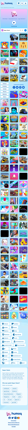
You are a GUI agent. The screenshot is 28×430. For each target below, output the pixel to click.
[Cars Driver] (5, 78)
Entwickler (13, 420)
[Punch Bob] (5, 45)
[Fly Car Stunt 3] (14, 241)
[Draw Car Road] (23, 135)
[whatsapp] (20, 87)
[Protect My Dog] (23, 127)
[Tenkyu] (23, 94)
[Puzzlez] (23, 176)
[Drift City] (23, 159)
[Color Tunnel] (14, 45)
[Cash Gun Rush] (14, 94)
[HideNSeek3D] (23, 53)
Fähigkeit (18, 394)
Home (2, 7)
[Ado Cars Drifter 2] (14, 192)
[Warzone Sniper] (5, 282)
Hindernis (14, 391)
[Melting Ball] (23, 282)
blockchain (6, 402)
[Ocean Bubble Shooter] (14, 127)
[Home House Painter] (5, 110)
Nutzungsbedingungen (13, 424)
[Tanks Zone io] (14, 151)
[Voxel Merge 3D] (23, 78)
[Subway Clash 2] (5, 168)
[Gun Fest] (5, 135)
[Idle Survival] (14, 299)
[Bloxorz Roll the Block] (5, 200)
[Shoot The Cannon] (14, 143)
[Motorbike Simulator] (5, 266)
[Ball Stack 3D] (23, 258)
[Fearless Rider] (5, 250)
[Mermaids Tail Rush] (14, 307)
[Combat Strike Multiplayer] (5, 127)
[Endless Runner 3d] (14, 274)
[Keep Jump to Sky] (5, 225)
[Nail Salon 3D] (14, 266)
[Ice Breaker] (23, 151)
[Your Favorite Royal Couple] (5, 102)
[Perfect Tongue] (5, 274)
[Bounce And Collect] (5, 53)
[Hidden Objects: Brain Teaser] (14, 233)
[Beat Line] (14, 184)
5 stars (23, 30)
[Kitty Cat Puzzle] (5, 315)
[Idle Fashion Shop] (14, 209)
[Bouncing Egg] (14, 176)
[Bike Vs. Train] (14, 135)
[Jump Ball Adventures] (23, 168)
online (19, 397)
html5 (13, 397)
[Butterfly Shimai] (23, 233)
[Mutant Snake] (5, 217)
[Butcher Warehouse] (5, 233)
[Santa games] (14, 282)
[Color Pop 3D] (5, 143)
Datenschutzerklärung (13, 422)
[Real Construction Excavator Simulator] (23, 61)
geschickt (14, 402)
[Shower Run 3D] (5, 307)
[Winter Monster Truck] (14, 37)
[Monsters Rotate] (23, 241)
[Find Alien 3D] (14, 225)
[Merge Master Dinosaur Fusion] (14, 159)
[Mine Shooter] (23, 225)
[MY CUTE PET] (14, 200)
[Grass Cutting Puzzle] (14, 291)
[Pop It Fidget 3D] (14, 315)
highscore (17, 399)
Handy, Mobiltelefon (8, 394)
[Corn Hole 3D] (23, 299)
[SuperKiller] (23, 291)
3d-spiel (10, 399)
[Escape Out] (23, 274)
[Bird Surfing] (23, 307)
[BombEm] (14, 78)
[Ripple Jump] (14, 168)
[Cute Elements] (5, 258)
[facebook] (14, 87)
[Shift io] (14, 61)
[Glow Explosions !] (23, 209)
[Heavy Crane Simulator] (5, 176)
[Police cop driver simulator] (14, 217)
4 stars (21, 30)
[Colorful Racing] (14, 258)
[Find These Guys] (23, 266)
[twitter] (17, 87)
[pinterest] (23, 87)
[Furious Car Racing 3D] (23, 143)
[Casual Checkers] (23, 37)
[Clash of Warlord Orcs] (14, 119)
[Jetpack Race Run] (5, 61)
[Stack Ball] (5, 119)
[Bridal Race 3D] (5, 209)
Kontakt (14, 426)
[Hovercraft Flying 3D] (14, 250)
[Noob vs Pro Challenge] (5, 291)
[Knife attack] (5, 184)
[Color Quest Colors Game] (5, 192)
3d (4, 399)
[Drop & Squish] (23, 119)
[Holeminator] (14, 102)
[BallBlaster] (23, 250)
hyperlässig (6, 7)
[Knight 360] (5, 299)
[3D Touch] (23, 102)
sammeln (14, 388)
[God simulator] (23, 45)
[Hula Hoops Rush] (23, 184)
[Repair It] (23, 200)
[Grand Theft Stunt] (5, 159)
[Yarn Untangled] (5, 241)
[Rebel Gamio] (23, 217)
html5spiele (6, 388)
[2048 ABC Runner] (23, 315)
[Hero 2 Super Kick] (14, 110)
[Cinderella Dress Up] (5, 69)
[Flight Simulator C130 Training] (14, 69)
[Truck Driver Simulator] (23, 110)
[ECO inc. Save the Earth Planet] (23, 69)
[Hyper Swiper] (5, 151)
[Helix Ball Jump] (23, 192)
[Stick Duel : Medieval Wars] (14, 53)
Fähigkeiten (6, 397)
